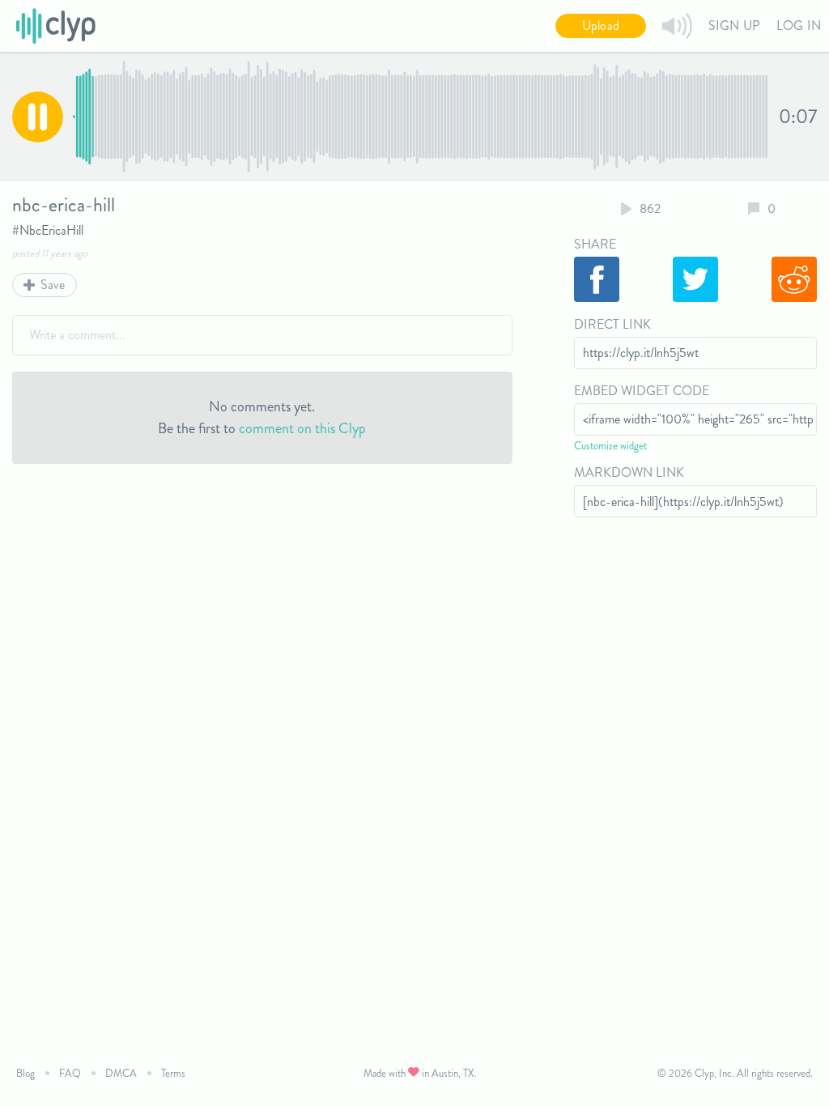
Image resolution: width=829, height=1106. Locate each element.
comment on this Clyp (302, 428)
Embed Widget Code (641, 390)
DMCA (121, 1073)
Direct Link (612, 324)
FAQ (70, 1073)
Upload (600, 25)
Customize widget (610, 445)
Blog (25, 1073)
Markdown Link (629, 472)
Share (595, 244)
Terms (173, 1073)
